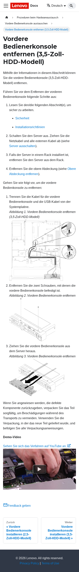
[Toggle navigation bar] (6, 6)
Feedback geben (19, 505)
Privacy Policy (29, 563)
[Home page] (6, 17)
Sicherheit (22, 118)
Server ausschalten (22, 146)
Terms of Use (50, 563)
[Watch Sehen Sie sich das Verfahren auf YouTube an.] (39, 469)
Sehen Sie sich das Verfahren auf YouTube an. (35, 446)
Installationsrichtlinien (30, 127)
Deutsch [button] (57, 5)
